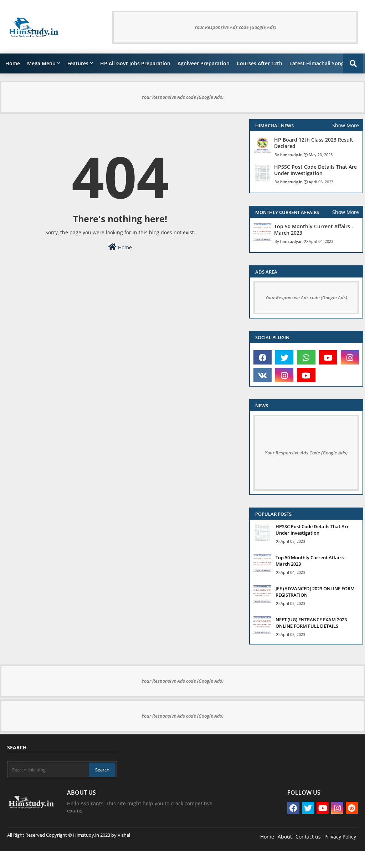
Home (12, 63)
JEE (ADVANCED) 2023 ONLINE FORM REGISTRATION (315, 591)
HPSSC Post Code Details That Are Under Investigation (315, 170)
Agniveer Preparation (204, 63)
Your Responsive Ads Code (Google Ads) (306, 452)
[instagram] (350, 357)
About (285, 836)
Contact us (308, 836)
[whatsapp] (306, 357)
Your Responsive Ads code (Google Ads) (235, 27)
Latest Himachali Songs (317, 63)
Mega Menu (41, 63)
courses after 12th (259, 63)
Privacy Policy (340, 836)
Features (77, 63)
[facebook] (262, 357)
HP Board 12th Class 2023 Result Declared (313, 143)
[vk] (262, 375)
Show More (345, 125)
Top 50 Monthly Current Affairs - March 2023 (313, 229)
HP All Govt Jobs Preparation (135, 63)
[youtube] (328, 357)
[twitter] (284, 357)
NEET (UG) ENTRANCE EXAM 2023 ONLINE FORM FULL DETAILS (311, 622)
